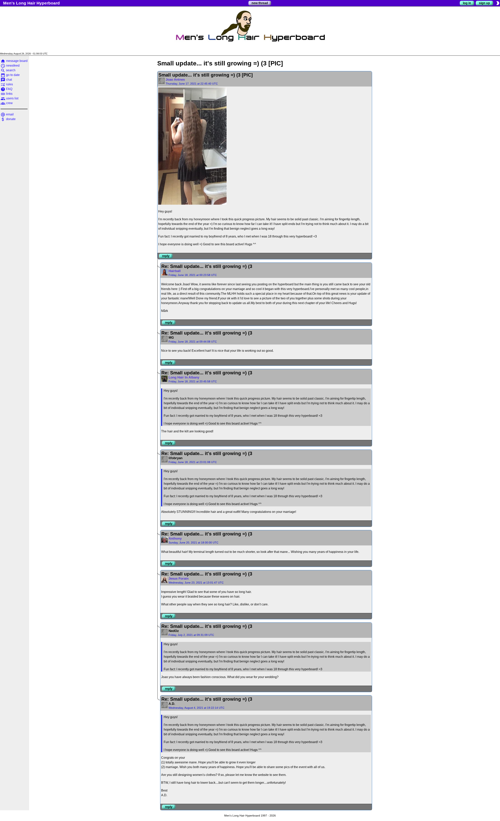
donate (8, 119)
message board (14, 60)
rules (7, 84)
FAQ (6, 89)
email (7, 114)
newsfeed (10, 65)
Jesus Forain (178, 578)
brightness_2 (497, 3)
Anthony (175, 538)
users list (9, 98)
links (6, 93)
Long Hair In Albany (184, 377)
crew (7, 103)
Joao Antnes (175, 79)
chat (6, 79)
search (8, 70)
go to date (10, 75)
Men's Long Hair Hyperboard (31, 3)
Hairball (175, 271)
